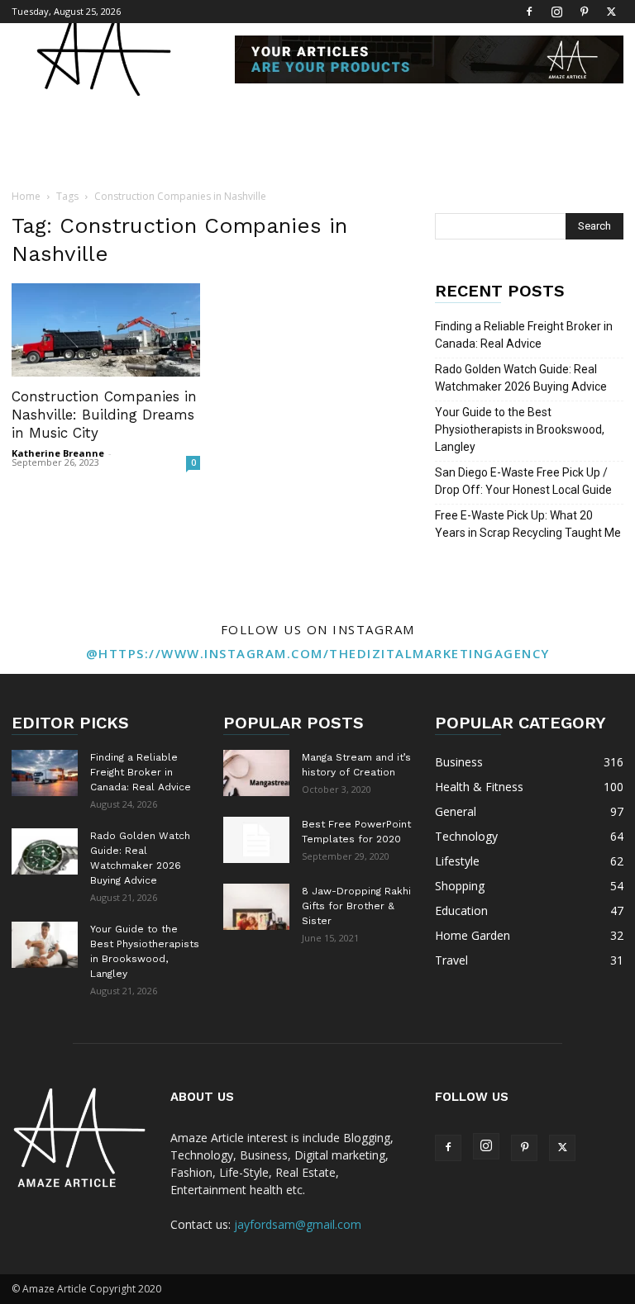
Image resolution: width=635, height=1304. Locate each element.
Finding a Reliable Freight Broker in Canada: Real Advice (524, 335)
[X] (611, 11)
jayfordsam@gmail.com (297, 1224)
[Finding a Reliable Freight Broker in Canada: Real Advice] (45, 773)
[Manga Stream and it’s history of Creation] (256, 773)
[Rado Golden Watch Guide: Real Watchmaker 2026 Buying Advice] (45, 851)
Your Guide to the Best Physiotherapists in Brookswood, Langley (519, 429)
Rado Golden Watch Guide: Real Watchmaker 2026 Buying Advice (521, 378)
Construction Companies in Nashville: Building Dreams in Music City (104, 414)
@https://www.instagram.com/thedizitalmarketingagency (318, 653)
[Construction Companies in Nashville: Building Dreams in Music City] (106, 330)
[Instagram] (556, 11)
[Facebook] (529, 11)
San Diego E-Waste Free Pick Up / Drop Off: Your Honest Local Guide (523, 481)
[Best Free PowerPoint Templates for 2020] (256, 840)
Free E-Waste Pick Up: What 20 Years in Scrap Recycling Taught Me (528, 524)
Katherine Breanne (58, 453)
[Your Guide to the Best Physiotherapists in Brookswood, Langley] (45, 945)
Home (26, 196)
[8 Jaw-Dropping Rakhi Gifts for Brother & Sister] (256, 907)
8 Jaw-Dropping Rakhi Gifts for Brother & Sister (356, 906)
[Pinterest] (583, 11)
